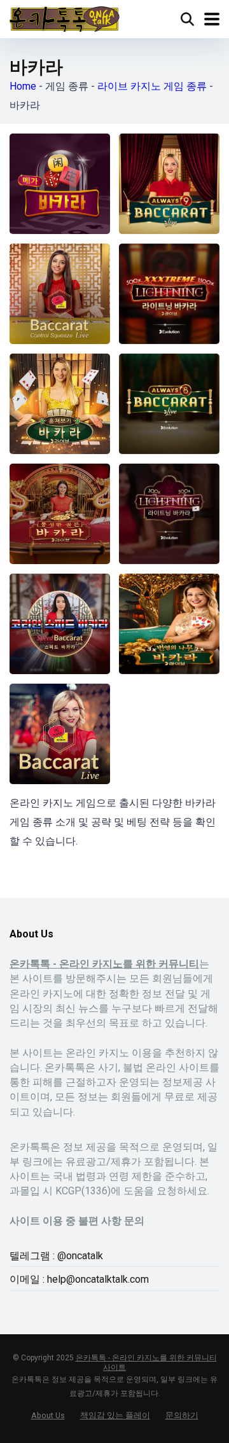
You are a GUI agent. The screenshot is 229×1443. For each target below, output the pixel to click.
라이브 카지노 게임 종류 (152, 86)
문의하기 (181, 1415)
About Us (48, 1415)
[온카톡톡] (65, 17)
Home (23, 86)
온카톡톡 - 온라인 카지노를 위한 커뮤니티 (104, 964)
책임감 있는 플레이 (115, 1415)
